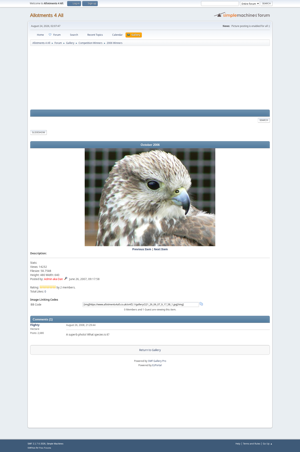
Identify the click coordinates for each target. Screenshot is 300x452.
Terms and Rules (251, 443)
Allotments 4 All (46, 15)
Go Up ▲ (267, 443)
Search (264, 120)
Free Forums (45, 448)
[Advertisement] (150, 77)
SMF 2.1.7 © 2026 (37, 443)
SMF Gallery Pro (157, 361)
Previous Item (141, 249)
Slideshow (38, 132)
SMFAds (31, 448)
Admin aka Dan (53, 279)
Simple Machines (55, 443)
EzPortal (157, 365)
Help (238, 443)
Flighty (35, 325)
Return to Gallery (150, 350)
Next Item (161, 249)
